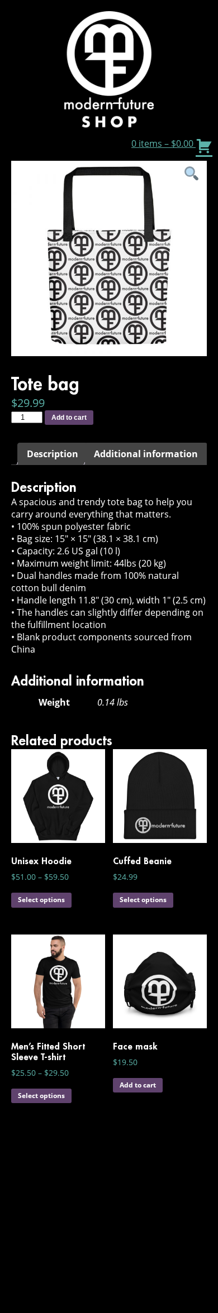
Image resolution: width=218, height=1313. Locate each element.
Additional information (146, 454)
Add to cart (69, 417)
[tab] (52, 454)
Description (52, 454)
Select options (41, 899)
